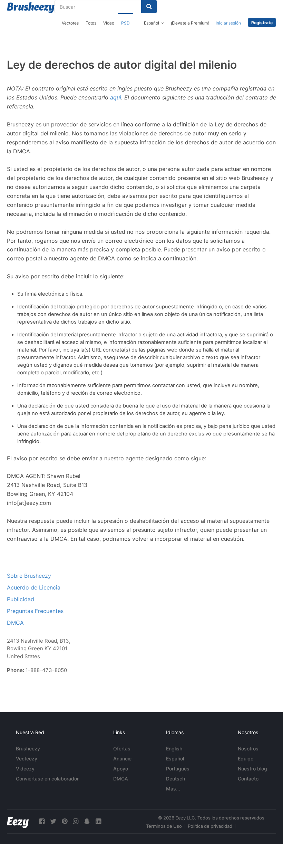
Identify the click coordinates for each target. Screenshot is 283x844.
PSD (125, 23)
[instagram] (75, 821)
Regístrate (262, 22)
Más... (173, 789)
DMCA (15, 622)
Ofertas (121, 748)
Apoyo (120, 768)
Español (175, 758)
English (174, 748)
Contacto (248, 778)
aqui (115, 97)
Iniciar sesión (228, 23)
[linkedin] (98, 821)
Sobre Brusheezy (29, 575)
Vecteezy (26, 758)
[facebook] (42, 821)
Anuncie (122, 758)
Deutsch (175, 778)
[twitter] (53, 821)
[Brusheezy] (31, 7)
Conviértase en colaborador (47, 778)
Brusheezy (28, 748)
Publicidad (20, 599)
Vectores (70, 23)
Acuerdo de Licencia (33, 587)
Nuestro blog (252, 768)
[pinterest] (64, 821)
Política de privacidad (210, 826)
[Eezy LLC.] (18, 821)
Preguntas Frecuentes (35, 610)
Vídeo (108, 23)
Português (177, 768)
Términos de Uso (164, 826)
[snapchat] (87, 821)
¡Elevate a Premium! (190, 23)
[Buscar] (149, 6)
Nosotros (248, 748)
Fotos (91, 23)
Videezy (25, 768)
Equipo (245, 758)
